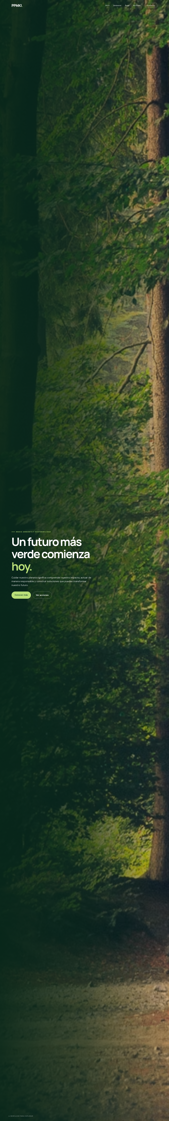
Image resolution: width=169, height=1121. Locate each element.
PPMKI (17, 5)
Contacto (151, 5)
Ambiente (117, 5)
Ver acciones (42, 595)
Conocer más (21, 595)
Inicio (107, 5)
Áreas (127, 5)
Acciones (137, 5)
